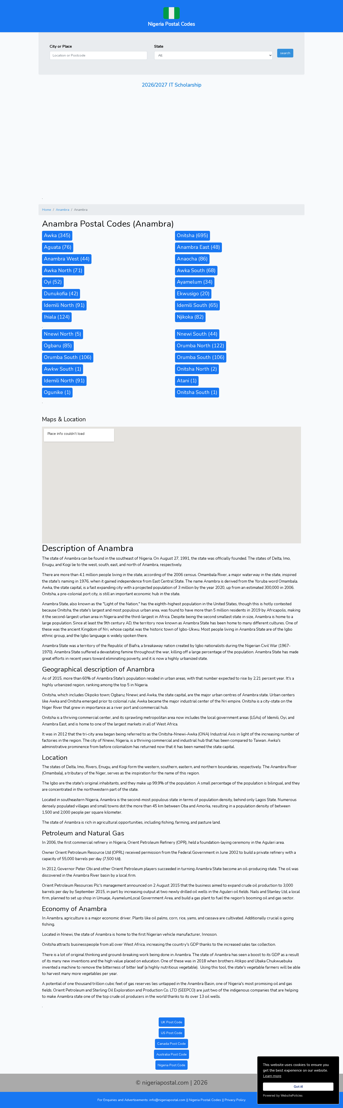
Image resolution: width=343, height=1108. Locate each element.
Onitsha (192, 235)
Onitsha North (197, 369)
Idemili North (64, 305)
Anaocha (192, 258)
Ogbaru (58, 345)
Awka (57, 235)
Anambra (62, 209)
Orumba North (200, 345)
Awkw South (62, 369)
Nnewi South (197, 334)
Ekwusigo (193, 293)
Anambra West (67, 258)
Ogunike (57, 392)
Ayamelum (195, 281)
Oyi (53, 281)
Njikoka (190, 316)
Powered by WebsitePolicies (283, 1095)
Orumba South (67, 357)
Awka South (196, 270)
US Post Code (171, 1033)
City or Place (61, 46)
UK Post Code (171, 1022)
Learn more (272, 1076)
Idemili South (197, 305)
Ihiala (57, 316)
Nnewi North (62, 334)
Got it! (298, 1086)
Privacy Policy (235, 1099)
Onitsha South (197, 392)
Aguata (57, 247)
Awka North (63, 270)
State (158, 46)
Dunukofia (61, 293)
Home (46, 209)
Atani (187, 380)
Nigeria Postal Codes (205, 1099)
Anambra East (198, 247)
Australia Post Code (171, 1054)
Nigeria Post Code (171, 1065)
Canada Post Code (171, 1043)
